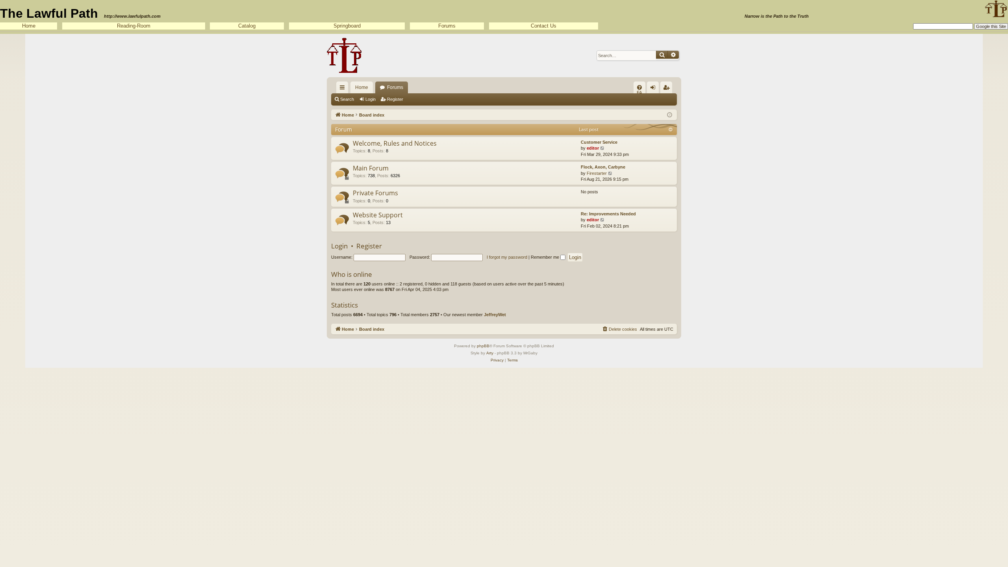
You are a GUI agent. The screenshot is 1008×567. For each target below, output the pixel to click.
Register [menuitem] (667, 89)
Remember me (545, 257)
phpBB (483, 346)
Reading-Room (133, 26)
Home (28, 26)
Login (370, 99)
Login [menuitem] (654, 89)
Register (395, 99)
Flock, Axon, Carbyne (603, 167)
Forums (447, 26)
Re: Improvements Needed (608, 213)
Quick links (343, 89)
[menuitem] (639, 87)
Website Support (378, 215)
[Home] (344, 55)
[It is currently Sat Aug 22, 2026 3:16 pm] (669, 114)
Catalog (247, 26)
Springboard (347, 26)
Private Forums (375, 193)
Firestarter (597, 173)
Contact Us (543, 26)
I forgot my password (507, 257)
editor (593, 148)
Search (347, 99)
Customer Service (599, 142)
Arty (489, 353)
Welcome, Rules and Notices (395, 143)
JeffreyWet (495, 314)
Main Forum (371, 168)
